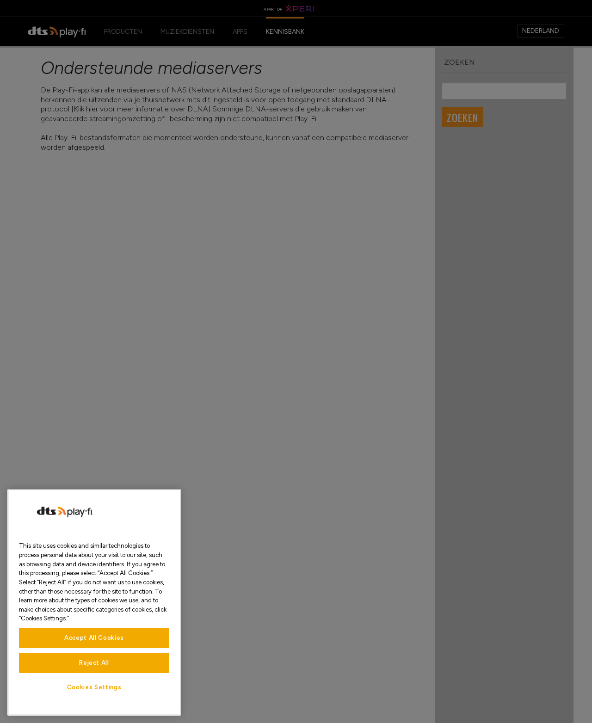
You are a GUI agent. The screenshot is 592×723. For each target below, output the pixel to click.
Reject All (94, 662)
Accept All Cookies (94, 637)
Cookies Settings (94, 687)
